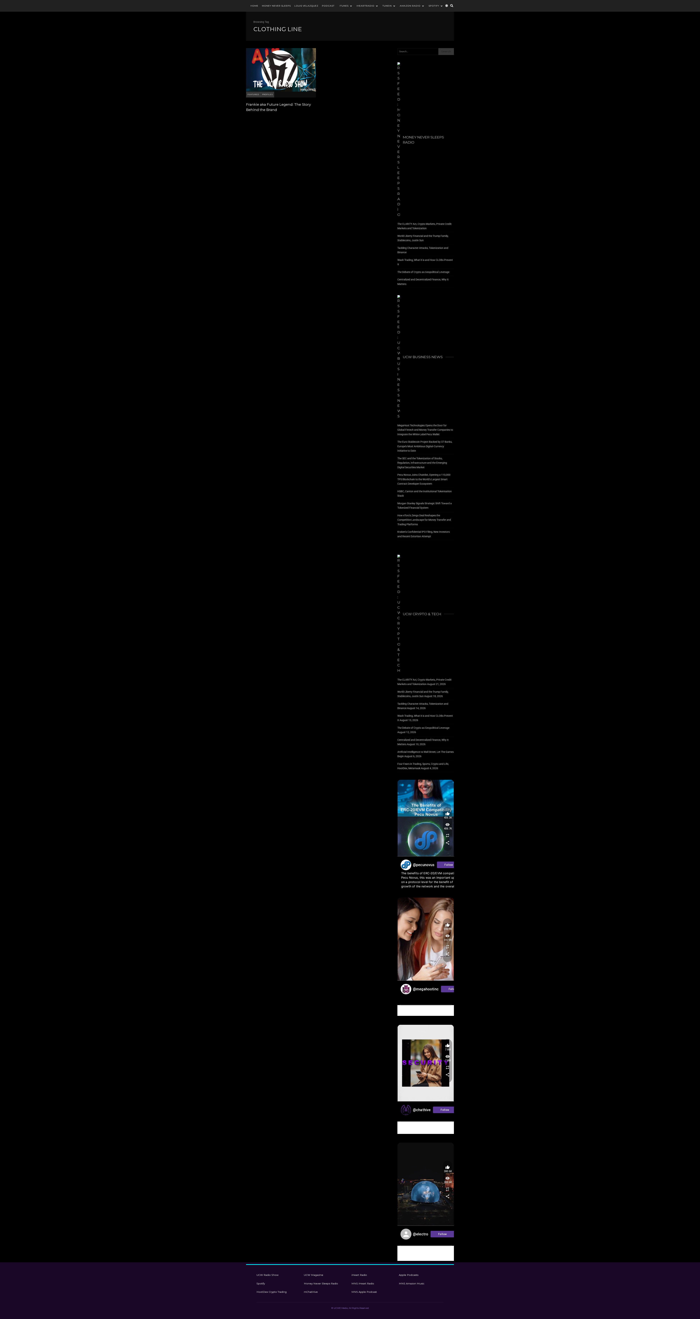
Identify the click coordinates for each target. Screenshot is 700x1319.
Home (254, 5)
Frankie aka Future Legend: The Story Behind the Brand (281, 70)
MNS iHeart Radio (362, 1283)
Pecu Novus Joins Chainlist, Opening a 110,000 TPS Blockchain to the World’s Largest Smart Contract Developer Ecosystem (423, 479)
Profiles (267, 94)
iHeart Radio (359, 1274)
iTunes (344, 5)
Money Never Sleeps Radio (423, 140)
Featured (253, 94)
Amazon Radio (410, 5)
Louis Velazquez (306, 5)
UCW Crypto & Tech (422, 614)
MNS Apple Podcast (364, 1291)
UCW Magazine (313, 1274)
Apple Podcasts (408, 1274)
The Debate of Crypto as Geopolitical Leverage (423, 272)
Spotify (434, 5)
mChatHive (311, 1291)
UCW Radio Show (267, 1274)
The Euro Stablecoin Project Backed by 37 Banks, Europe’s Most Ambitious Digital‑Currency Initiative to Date (424, 446)
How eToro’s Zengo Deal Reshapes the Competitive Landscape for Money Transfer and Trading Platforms (424, 520)
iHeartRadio (365, 5)
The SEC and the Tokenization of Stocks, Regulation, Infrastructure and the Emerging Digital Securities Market (422, 463)
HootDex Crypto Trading (271, 1291)
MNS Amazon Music (411, 1283)
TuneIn (387, 5)
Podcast (328, 5)
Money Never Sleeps (276, 5)
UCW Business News (423, 357)
